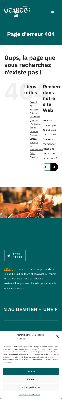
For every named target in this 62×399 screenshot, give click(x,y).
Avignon (33, 113)
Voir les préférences (31, 387)
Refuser (31, 379)
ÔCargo (8, 269)
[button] (57, 336)
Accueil (33, 102)
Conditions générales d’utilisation (35, 120)
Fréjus (33, 127)
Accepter (31, 371)
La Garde (34, 131)
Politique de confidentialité (29, 395)
